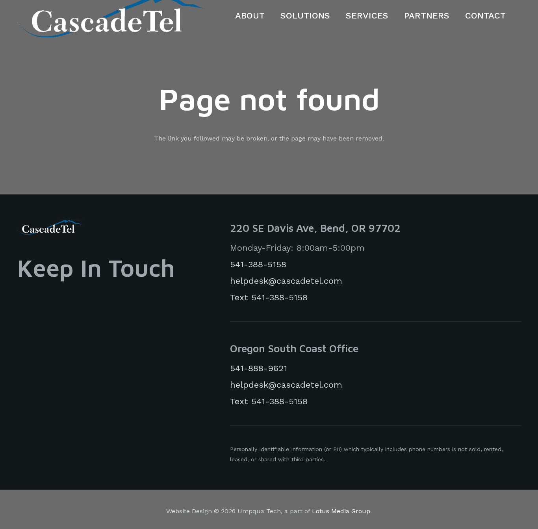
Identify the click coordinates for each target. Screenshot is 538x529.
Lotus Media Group (341, 511)
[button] (270, 16)
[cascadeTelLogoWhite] (50, 227)
